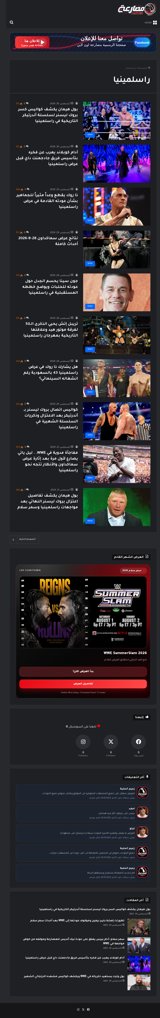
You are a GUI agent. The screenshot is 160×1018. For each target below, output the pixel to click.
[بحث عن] (11, 23)
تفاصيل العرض (83, 684)
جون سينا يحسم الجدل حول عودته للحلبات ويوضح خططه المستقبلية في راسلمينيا (50, 287)
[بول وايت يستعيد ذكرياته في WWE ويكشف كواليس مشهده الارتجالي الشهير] (139, 982)
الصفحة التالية (27, 539)
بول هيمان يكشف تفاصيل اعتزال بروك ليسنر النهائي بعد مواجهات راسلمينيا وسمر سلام (47, 502)
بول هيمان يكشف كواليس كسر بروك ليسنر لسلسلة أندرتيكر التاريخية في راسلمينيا (48, 115)
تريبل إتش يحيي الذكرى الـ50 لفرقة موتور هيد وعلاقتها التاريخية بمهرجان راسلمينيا (50, 330)
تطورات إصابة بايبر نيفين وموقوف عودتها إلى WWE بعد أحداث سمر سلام (77, 920)
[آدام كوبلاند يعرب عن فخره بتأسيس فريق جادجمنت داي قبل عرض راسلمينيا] (139, 964)
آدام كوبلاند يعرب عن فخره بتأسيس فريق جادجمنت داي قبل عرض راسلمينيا (47, 158)
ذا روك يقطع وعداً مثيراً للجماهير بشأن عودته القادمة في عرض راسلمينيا (47, 201)
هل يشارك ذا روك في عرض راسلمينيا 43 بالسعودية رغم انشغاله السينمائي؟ (50, 373)
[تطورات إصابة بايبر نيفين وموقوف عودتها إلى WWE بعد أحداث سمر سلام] (139, 926)
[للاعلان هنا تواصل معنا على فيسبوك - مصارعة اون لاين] (83, 42)
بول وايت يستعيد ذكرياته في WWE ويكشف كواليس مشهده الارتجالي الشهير (74, 976)
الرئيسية (143, 68)
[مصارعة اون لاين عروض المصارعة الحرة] (137, 9)
